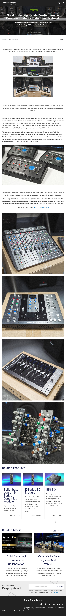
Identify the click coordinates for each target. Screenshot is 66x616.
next (62, 522)
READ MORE (57, 530)
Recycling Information (29, 609)
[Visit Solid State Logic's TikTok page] (41, 604)
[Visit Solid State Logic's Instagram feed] (63, 604)
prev (56, 522)
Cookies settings (52, 607)
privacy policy (56, 592)
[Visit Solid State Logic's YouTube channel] (58, 604)
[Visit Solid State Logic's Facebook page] (45, 604)
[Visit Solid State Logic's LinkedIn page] (54, 604)
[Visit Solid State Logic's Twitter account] (49, 604)
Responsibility (60, 607)
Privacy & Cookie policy (40, 607)
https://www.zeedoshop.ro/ (41, 207)
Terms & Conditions (29, 607)
